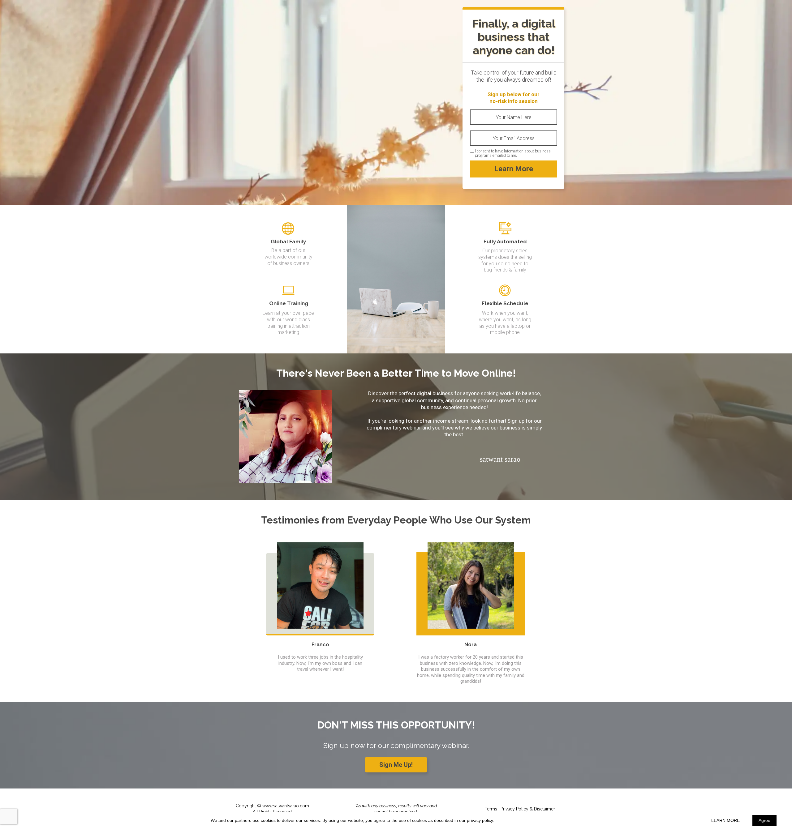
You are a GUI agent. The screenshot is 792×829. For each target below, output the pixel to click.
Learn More (513, 169)
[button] (396, 764)
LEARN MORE (725, 820)
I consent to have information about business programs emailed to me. (513, 153)
